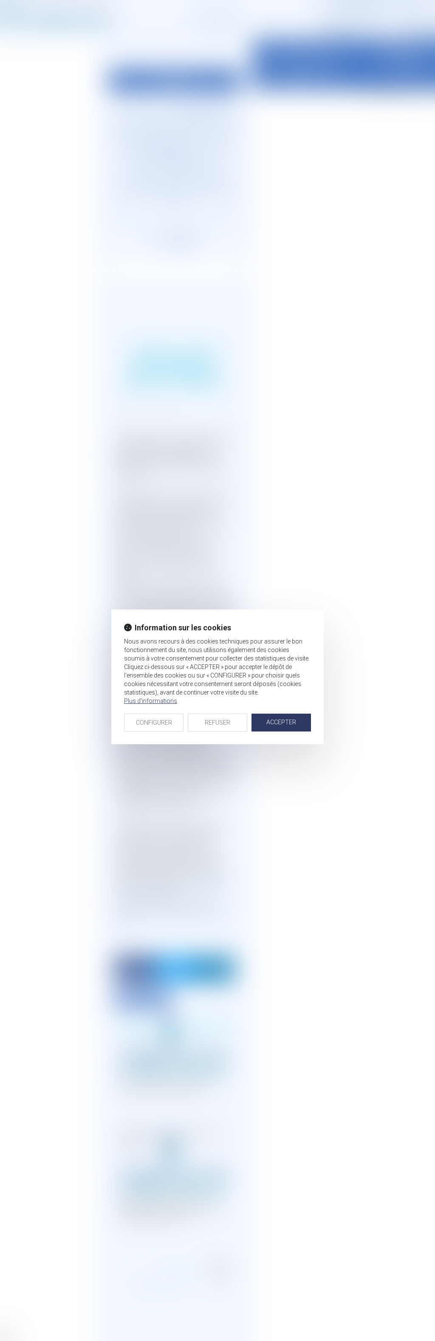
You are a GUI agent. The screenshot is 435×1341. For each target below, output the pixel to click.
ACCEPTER (281, 722)
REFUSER (217, 722)
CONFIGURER (154, 722)
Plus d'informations (150, 700)
